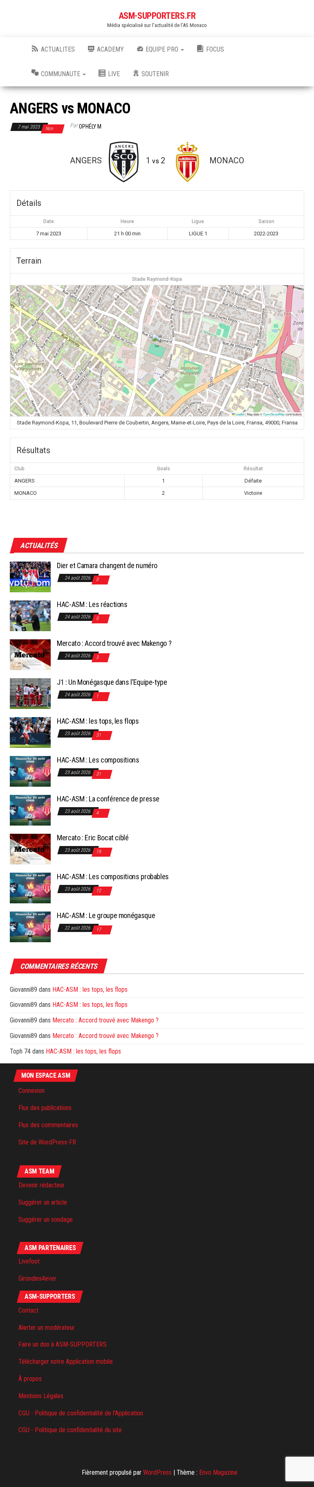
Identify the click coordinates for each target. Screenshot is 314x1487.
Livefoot (29, 1261)
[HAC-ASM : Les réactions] (30, 615)
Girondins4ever (37, 1278)
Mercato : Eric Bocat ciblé (93, 837)
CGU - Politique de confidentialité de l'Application (80, 1413)
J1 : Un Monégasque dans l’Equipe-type (112, 682)
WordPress (157, 1472)
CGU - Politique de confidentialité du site (70, 1430)
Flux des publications (45, 1108)
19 (99, 852)
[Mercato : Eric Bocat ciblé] (30, 849)
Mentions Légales (40, 1396)
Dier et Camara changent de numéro (107, 565)
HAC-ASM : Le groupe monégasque (106, 915)
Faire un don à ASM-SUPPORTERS (62, 1344)
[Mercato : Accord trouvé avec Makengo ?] (30, 654)
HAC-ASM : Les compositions (98, 760)
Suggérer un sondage (45, 1219)
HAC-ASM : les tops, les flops (98, 721)
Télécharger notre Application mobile (65, 1361)
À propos (30, 1379)
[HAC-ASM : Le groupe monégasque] (30, 926)
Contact (28, 1310)
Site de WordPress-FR (47, 1142)
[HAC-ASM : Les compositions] (30, 771)
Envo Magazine (218, 1472)
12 (99, 891)
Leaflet (239, 414)
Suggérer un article (42, 1202)
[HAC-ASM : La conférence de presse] (30, 810)
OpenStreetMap (274, 414)
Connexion (31, 1090)
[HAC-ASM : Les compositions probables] (30, 887)
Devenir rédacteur (41, 1185)
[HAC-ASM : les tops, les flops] (30, 732)
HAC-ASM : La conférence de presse (108, 798)
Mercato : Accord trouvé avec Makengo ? (114, 643)
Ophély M (90, 126)
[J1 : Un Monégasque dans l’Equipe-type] (30, 693)
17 (99, 929)
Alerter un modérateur (46, 1327)
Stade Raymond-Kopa (157, 279)
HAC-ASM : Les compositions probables (113, 876)
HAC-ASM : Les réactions (92, 604)
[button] (157, 342)
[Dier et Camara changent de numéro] (30, 576)
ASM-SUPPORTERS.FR (157, 16)
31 (99, 735)
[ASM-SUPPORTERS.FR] (14, 49)
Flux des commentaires (48, 1125)
